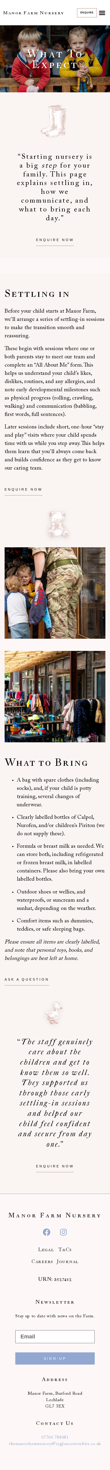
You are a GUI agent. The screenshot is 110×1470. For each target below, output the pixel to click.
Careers (42, 1261)
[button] (102, 13)
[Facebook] (46, 1232)
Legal (46, 1249)
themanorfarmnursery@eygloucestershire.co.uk (55, 1444)
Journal (68, 1261)
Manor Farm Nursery (33, 13)
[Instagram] (63, 1232)
